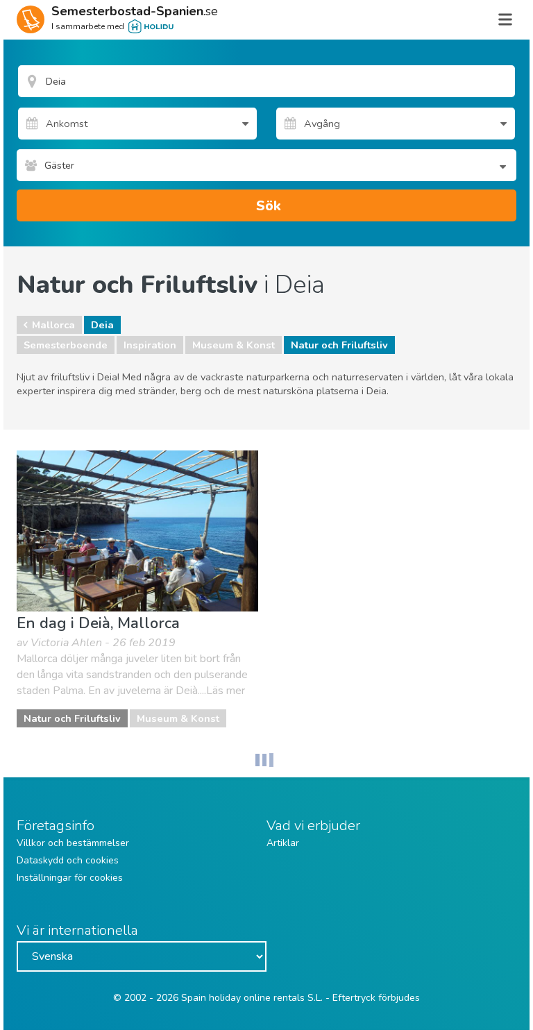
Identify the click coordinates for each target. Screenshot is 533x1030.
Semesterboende (66, 345)
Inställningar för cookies (70, 877)
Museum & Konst (233, 345)
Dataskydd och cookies (68, 860)
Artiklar (282, 843)
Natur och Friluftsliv (339, 345)
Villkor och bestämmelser (73, 843)
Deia (102, 325)
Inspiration (150, 345)
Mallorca (53, 325)
